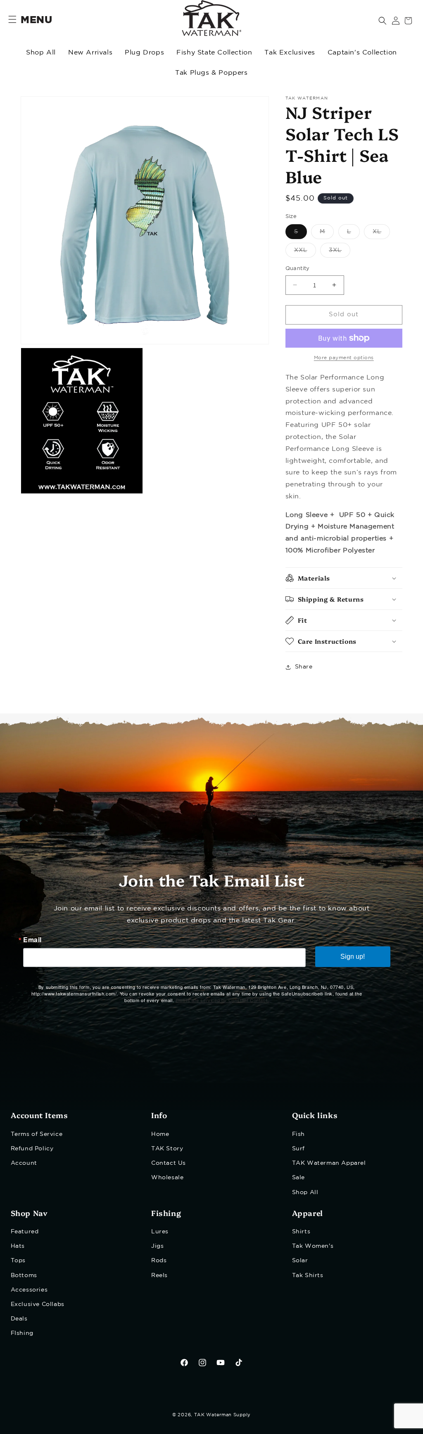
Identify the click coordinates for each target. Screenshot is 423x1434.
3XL (339, 252)
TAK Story (167, 1148)
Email (32, 939)
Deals (19, 1318)
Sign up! (352, 956)
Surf (298, 1148)
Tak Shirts (307, 1275)
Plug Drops (144, 53)
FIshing (22, 1333)
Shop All (41, 53)
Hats (18, 1246)
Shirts (301, 1231)
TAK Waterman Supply (222, 1415)
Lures (160, 1231)
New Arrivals (90, 53)
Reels (159, 1275)
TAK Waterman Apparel (329, 1163)
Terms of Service (37, 1134)
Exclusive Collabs (37, 1304)
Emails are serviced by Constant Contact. (222, 1000)
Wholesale (167, 1177)
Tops (18, 1260)
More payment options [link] (344, 358)
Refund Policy (32, 1148)
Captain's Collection (362, 53)
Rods (158, 1260)
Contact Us (168, 1163)
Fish (298, 1134)
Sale (298, 1177)
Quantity (297, 268)
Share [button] (304, 666)
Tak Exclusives (289, 53)
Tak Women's (313, 1246)
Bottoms (24, 1275)
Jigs (157, 1246)
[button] (382, 21)
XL (381, 234)
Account (24, 1163)
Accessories (29, 1289)
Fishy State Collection (214, 53)
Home (160, 1134)
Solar (300, 1260)
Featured (25, 1231)
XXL (305, 252)
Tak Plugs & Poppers (211, 73)
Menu (36, 20)
